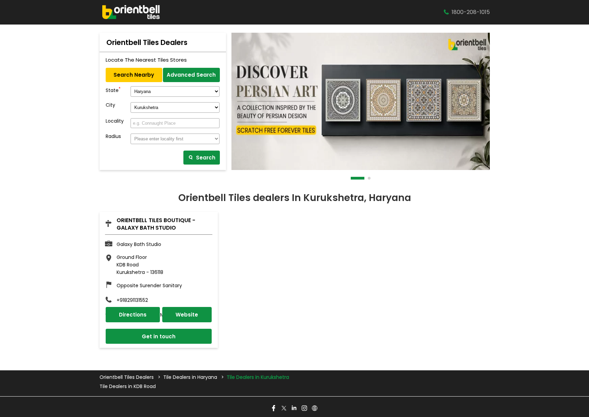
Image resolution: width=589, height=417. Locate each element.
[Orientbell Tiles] (131, 12)
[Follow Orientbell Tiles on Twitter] (284, 408)
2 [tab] (369, 178)
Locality (115, 121)
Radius (113, 136)
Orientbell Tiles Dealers (127, 377)
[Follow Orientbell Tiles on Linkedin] (294, 408)
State (113, 89)
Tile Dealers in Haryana (190, 377)
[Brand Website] (315, 408)
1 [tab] (352, 178)
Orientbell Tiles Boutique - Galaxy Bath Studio (156, 224)
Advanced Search (191, 74)
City (110, 105)
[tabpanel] (360, 101)
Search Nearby (134, 74)
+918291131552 (132, 300)
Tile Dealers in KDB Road (128, 386)
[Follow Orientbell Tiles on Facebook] (274, 408)
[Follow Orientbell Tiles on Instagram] (305, 408)
